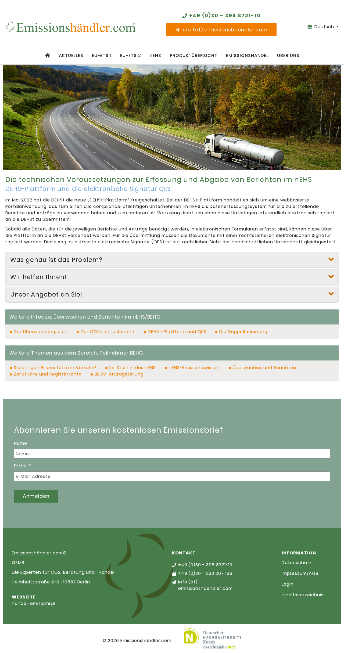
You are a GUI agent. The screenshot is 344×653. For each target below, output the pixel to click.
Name (20, 443)
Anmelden (36, 496)
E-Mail (22, 466)
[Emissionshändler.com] (70, 26)
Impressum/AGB (300, 573)
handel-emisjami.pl (33, 603)
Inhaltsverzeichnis (303, 595)
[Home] (48, 55)
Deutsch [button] (324, 27)
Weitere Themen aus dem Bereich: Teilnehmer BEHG (76, 353)
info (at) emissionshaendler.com (224, 29)
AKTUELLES (71, 55)
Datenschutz (297, 563)
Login (287, 584)
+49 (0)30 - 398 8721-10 (225, 15)
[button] (172, 260)
